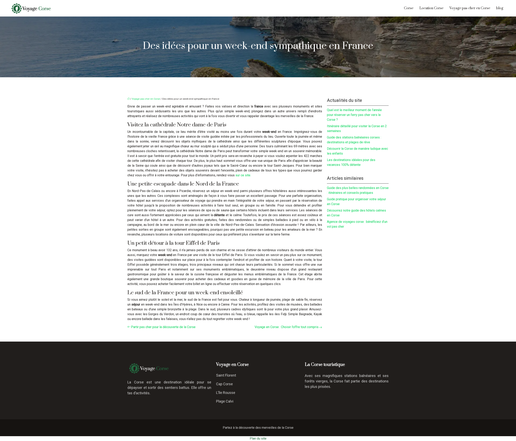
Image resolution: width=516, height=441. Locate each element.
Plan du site (258, 438)
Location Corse (431, 8)
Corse (408, 8)
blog (499, 8)
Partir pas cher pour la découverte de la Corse (163, 327)
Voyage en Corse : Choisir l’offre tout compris (286, 327)
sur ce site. (243, 175)
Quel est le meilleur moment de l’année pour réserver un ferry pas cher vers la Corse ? (354, 115)
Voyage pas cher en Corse (469, 8)
